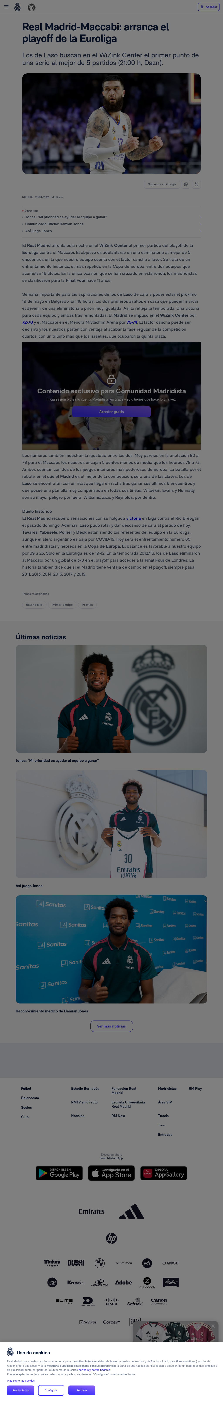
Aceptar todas (20, 1390)
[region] (111, 1371)
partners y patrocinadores (94, 1370)
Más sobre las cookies (21, 1380)
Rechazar (81, 1390)
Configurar (51, 1390)
